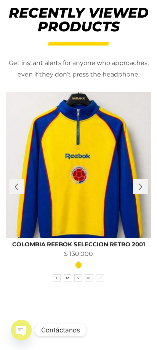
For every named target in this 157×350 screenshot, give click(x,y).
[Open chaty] (21, 330)
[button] (16, 186)
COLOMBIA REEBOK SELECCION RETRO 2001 (78, 244)
